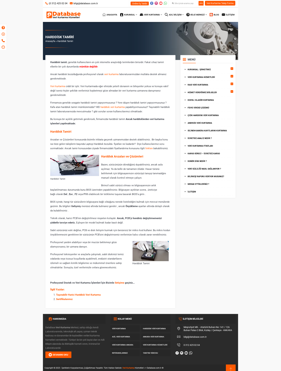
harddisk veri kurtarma (112, 107)
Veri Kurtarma (128, 367)
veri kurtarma (111, 74)
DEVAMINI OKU (60, 354)
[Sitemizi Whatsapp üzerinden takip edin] (165, 3)
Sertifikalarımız (64, 299)
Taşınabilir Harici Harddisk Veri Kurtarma (78, 294)
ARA (201, 3)
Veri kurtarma (57, 86)
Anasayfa (50, 41)
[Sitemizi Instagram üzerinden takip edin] (156, 3)
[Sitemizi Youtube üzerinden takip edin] (160, 3)
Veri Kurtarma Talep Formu (220, 3)
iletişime (119, 282)
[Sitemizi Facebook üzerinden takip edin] (151, 3)
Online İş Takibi (139, 3)
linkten (149, 148)
